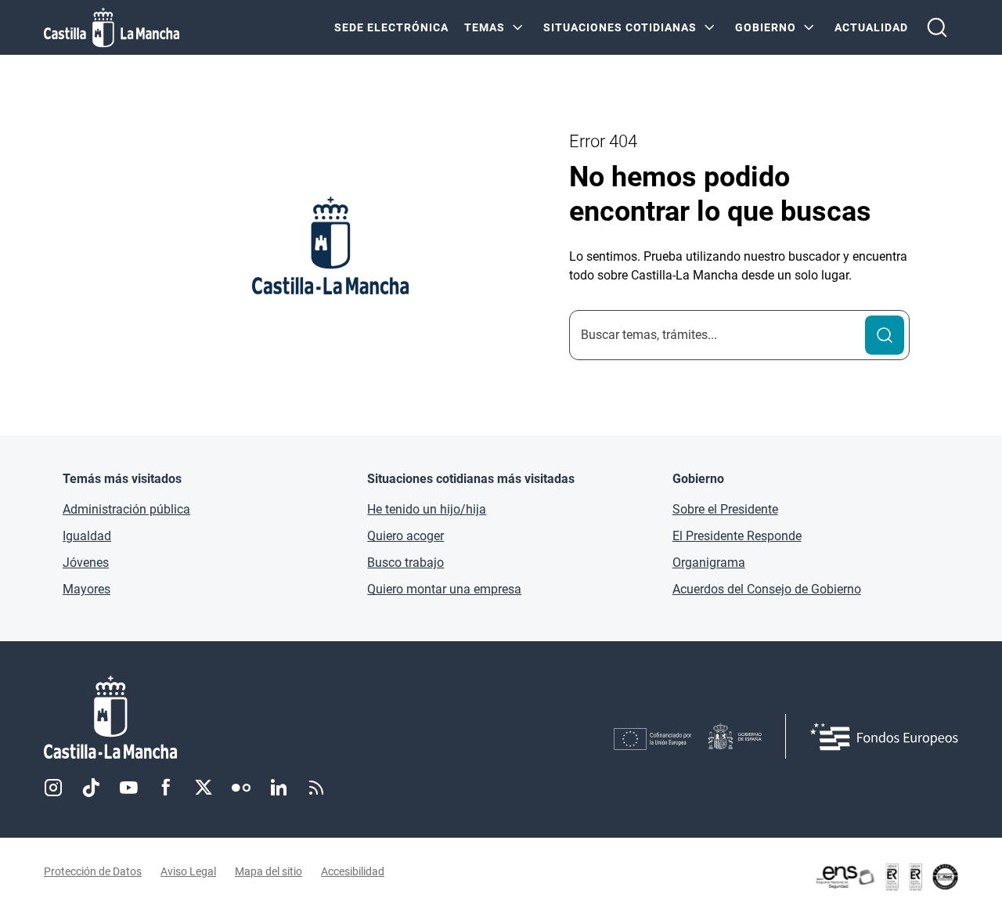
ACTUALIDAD (871, 27)
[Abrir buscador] (937, 27)
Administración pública (126, 509)
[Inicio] (256, 717)
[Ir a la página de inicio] (111, 27)
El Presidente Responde (737, 535)
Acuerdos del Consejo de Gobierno (766, 589)
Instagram (53, 787)
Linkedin (278, 787)
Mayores (86, 589)
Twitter (203, 787)
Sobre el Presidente (725, 509)
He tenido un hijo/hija (426, 509)
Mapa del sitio (268, 871)
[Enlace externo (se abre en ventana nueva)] (886, 877)
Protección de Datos (93, 871)
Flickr (241, 787)
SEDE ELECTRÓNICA (391, 27)
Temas (484, 27)
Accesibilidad (352, 871)
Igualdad (87, 535)
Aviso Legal (188, 871)
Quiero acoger (405, 535)
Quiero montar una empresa (444, 589)
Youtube (128, 787)
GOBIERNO (765, 27)
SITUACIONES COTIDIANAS (620, 27)
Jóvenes (86, 562)
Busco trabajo (405, 562)
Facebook (166, 787)
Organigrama (708, 562)
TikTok (91, 787)
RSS (316, 787)
